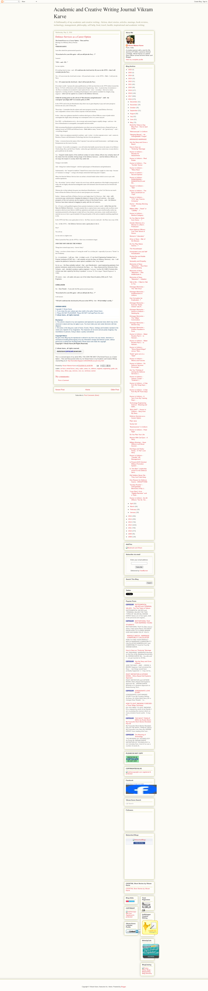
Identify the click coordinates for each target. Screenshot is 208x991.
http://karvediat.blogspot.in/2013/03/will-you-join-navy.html (86, 361)
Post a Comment (63, 380)
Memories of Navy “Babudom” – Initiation (138, 278)
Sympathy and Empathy (138, 261)
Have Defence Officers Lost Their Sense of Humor (137, 231)
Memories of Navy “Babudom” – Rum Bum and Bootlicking (139, 266)
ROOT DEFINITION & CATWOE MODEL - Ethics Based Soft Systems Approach (138, 676)
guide (113, 368)
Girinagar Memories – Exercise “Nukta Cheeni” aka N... (137, 304)
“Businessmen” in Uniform (138, 427)
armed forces (70, 368)
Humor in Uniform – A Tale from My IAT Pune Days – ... (139, 391)
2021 (130, 84)
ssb (79, 371)
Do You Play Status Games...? (136, 245)
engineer (99, 368)
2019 (130, 90)
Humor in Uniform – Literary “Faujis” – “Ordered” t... (136, 378)
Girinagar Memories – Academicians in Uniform (137, 293)
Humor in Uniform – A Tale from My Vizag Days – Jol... (139, 385)
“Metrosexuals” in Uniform (138, 131)
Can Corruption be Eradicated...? (136, 299)
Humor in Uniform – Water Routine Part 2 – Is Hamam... (139, 336)
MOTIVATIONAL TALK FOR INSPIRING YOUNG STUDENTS (139, 623)
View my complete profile (134, 59)
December (134, 102)
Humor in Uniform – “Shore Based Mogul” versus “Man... (138, 349)
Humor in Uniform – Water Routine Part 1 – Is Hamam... (139, 342)
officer (66, 371)
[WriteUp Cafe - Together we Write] (150, 958)
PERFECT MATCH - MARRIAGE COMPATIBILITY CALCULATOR (138, 636)
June (132, 119)
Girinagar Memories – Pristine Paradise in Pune (137, 329)
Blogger (123, 987)
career (86, 368)
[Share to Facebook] (107, 366)
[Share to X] (105, 366)
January (133, 512)
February (133, 509)
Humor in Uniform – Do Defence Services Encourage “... (137, 365)
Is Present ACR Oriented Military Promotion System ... (138, 464)
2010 (130, 531)
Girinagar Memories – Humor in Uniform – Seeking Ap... (137, 311)
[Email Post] (97, 365)
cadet (81, 368)
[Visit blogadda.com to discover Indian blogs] (130, 901)
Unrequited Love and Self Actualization (138, 252)
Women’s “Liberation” (137, 236)
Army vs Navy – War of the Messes (137, 240)
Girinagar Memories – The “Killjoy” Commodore (137, 318)
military (57, 371)
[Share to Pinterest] (110, 366)
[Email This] (101, 366)
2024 (130, 75)
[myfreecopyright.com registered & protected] (139, 774)
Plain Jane (133, 421)
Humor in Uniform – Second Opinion (136, 173)
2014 (130, 519)
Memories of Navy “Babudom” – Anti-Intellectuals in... (137, 272)
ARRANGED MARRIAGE (138, 139)
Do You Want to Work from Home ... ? (137, 219)
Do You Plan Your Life (137, 434)
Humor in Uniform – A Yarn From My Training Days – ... (138, 398)
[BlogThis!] (103, 366)
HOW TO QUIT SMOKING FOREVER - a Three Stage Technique (139, 704)
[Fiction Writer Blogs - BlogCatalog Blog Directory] (147, 973)
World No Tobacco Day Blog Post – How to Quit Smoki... (139, 126)
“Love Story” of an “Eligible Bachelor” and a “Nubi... (138, 493)
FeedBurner (144, 570)
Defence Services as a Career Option (137, 417)
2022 (130, 81)
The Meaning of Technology (140, 735)
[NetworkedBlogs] (139, 840)
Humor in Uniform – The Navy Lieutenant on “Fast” (138, 192)
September (134, 110)
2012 (130, 525)
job (116, 368)
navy (62, 371)
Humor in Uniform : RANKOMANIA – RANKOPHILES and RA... (137, 180)
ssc (83, 371)
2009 (130, 534)
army (77, 368)
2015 (130, 516)
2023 (130, 78)
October (133, 107)
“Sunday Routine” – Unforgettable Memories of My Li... (137, 486)
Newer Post (59, 390)
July (131, 116)
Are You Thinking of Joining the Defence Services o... (137, 372)
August (132, 113)
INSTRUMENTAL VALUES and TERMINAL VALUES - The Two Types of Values (139, 606)
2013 (130, 522)
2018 (130, 93)
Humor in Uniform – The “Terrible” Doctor (138, 164)
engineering (106, 368)
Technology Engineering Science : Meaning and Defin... (138, 404)
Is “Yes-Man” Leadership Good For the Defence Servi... (138, 470)
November (134, 105)
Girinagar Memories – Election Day (137, 323)
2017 (130, 96)
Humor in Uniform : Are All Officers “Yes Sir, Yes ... (138, 499)
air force (63, 368)
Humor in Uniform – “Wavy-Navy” (136, 169)
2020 (130, 87)
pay (70, 371)
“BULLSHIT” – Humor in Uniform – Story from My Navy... (138, 411)
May (131, 122)
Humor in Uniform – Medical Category (136, 214)
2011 (130, 528)
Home (87, 390)
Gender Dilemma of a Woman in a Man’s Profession (137, 224)
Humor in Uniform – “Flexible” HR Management (136, 457)
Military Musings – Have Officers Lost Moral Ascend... (138, 444)
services (75, 371)
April (132, 503)
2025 (130, 72)
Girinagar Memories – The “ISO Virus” (137, 287)
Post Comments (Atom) (91, 395)
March (132, 506)
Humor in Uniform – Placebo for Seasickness (136, 153)
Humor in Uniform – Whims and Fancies (137, 359)
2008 (130, 537)
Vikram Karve (129, 784)
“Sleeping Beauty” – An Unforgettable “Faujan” (138, 135)
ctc (89, 368)
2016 (130, 99)
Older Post (115, 390)
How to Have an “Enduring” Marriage (137, 148)
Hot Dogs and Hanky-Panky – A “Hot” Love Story (138, 450)
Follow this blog (139, 843)
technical (87, 371)
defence (93, 368)
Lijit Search (129, 803)
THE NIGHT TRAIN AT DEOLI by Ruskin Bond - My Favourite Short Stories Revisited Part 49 (139, 720)
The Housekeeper (136, 249)
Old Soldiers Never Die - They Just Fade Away (138, 476)
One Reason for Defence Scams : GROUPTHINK (138, 481)
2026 (130, 69)
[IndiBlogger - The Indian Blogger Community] (150, 934)
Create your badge (139, 784)
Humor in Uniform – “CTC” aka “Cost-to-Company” (137, 199)
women (93, 371)
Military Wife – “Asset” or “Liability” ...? (138, 209)
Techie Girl (133, 424)
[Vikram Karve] (141, 793)
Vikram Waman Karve (135, 45)
